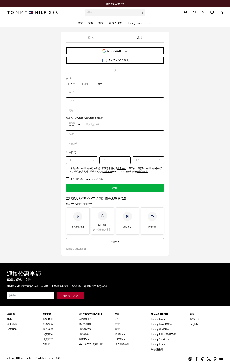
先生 (72, 84)
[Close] (227, 3)
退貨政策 (12, 329)
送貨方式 (48, 339)
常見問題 (48, 329)
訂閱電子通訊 (70, 296)
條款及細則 (142, 171)
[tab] (90, 37)
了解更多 (115, 242)
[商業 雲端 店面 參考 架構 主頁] (34, 12)
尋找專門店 (85, 319)
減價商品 (120, 334)
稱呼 (68, 79)
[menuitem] (188, 12)
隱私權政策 (85, 329)
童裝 (117, 329)
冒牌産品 (84, 339)
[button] (80, 23)
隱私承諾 (84, 334)
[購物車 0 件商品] (221, 12)
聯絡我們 (48, 319)
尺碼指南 (48, 324)
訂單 (9, 319)
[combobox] (115, 12)
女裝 (117, 324)
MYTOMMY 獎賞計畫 (91, 344)
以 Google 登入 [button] (117, 51)
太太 (100, 84)
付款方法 (48, 344)
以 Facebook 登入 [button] (117, 60)
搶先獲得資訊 (122, 344)
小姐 (86, 84)
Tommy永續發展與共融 (163, 334)
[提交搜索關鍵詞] (141, 12)
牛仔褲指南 (157, 349)
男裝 (117, 319)
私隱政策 (107, 171)
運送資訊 (12, 324)
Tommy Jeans (158, 319)
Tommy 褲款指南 (160, 329)
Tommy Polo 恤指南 (161, 324)
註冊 (115, 188)
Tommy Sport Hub (160, 339)
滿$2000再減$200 (115, 4)
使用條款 (121, 168)
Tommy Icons (158, 344)
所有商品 (120, 339)
